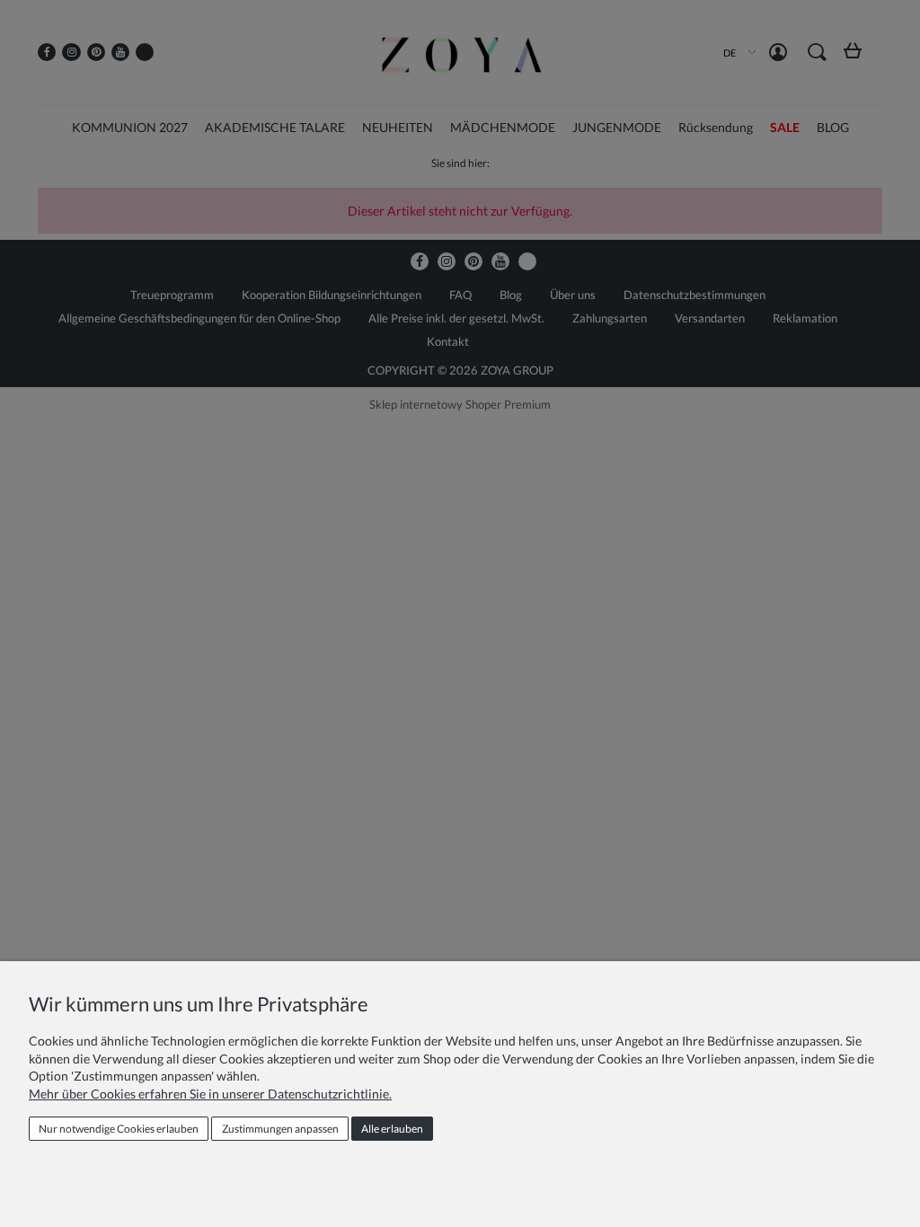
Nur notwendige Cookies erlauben (119, 1128)
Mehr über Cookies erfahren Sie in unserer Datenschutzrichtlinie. (210, 1093)
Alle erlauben (392, 1128)
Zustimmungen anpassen (280, 1128)
